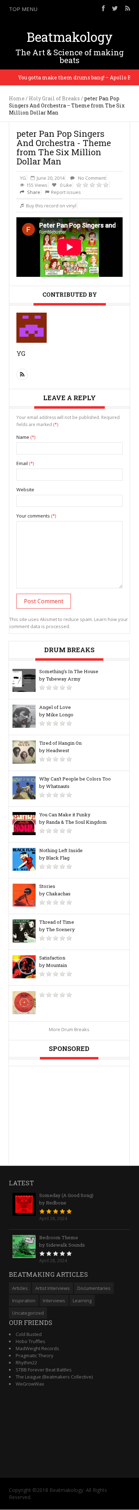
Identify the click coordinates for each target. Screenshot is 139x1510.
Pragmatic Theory (34, 1355)
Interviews (54, 1300)
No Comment (92, 178)
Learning (82, 1300)
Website (25, 489)
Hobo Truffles (30, 1341)
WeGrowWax (30, 1384)
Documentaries (93, 1288)
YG (23, 178)
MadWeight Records (37, 1348)
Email (25, 463)
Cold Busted (29, 1334)
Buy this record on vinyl (51, 205)
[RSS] (127, 8)
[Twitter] (115, 8)
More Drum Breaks (69, 1029)
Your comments (36, 516)
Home (17, 98)
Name (25, 437)
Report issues (66, 192)
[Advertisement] (69, 1110)
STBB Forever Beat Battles (44, 1369)
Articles (20, 1288)
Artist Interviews (52, 1288)
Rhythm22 (26, 1362)
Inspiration (23, 1300)
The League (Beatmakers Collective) (54, 1377)
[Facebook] (103, 8)
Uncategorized (28, 1313)
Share (33, 192)
